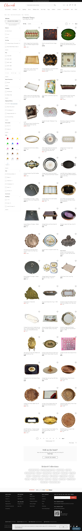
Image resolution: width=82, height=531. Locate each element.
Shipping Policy (8, 503)
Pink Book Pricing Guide (9, 506)
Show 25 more (7, 193)
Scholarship (44, 506)
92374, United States (13, 103)
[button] (72, 5)
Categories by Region (33, 501)
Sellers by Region (33, 503)
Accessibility (7, 508)
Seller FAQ (19, 506)
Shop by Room (32, 506)
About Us (43, 496)
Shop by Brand (32, 498)
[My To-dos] (67, 5)
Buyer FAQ (19, 496)
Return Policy (7, 501)
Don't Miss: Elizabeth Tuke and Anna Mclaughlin (41, 0)
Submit (73, 497)
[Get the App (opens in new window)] (57, 513)
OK (63, 526)
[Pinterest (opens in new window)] (74, 526)
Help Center (7, 496)
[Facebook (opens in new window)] (70, 526)
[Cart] (75, 5)
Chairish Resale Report (46, 508)
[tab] (12, 31)
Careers (43, 501)
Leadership (44, 498)
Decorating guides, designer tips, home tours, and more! (64, 503)
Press (43, 503)
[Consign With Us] (70, 5)
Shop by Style (32, 496)
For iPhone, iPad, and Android (59, 508)
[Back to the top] (79, 524)
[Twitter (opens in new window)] (77, 526)
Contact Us (7, 498)
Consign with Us (20, 503)
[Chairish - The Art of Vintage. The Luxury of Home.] (9, 5)
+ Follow (12, 21)
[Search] (55, 5)
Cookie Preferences (18, 527)
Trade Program (20, 498)
